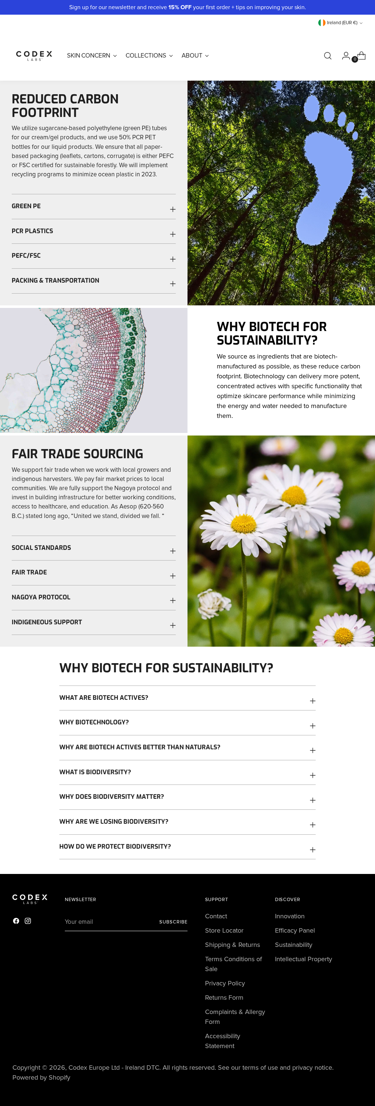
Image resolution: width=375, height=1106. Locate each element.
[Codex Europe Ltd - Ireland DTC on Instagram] (28, 922)
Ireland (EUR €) (342, 23)
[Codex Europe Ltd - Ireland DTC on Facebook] (16, 922)
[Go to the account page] (343, 55)
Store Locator (224, 930)
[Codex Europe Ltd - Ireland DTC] (34, 55)
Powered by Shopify (41, 1077)
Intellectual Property (303, 959)
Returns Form (224, 997)
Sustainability (293, 945)
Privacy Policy (225, 983)
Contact (216, 916)
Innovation (290, 916)
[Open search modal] (327, 55)
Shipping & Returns (232, 945)
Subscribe (173, 922)
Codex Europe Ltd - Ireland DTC (113, 1067)
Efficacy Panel (295, 930)
